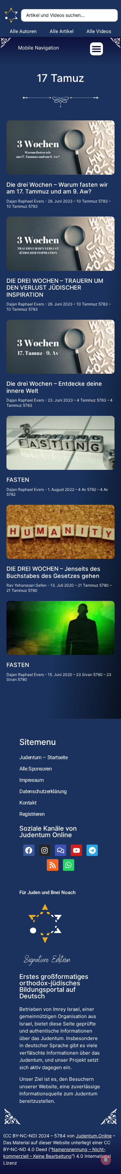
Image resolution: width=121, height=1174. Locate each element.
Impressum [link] (31, 780)
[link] (11, 15)
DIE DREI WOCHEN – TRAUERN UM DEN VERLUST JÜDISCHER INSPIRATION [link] (54, 287)
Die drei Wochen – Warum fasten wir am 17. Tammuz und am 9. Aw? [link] (57, 188)
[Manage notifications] (106, 1160)
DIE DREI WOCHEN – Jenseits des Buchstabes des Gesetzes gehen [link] (53, 572)
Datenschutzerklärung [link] (43, 791)
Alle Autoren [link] (23, 31)
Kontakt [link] (27, 803)
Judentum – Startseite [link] (43, 757)
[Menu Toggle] (96, 48)
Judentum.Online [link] (94, 1135)
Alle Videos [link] (98, 31)
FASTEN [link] (17, 479)
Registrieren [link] (32, 814)
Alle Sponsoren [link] (35, 769)
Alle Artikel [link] (62, 31)
